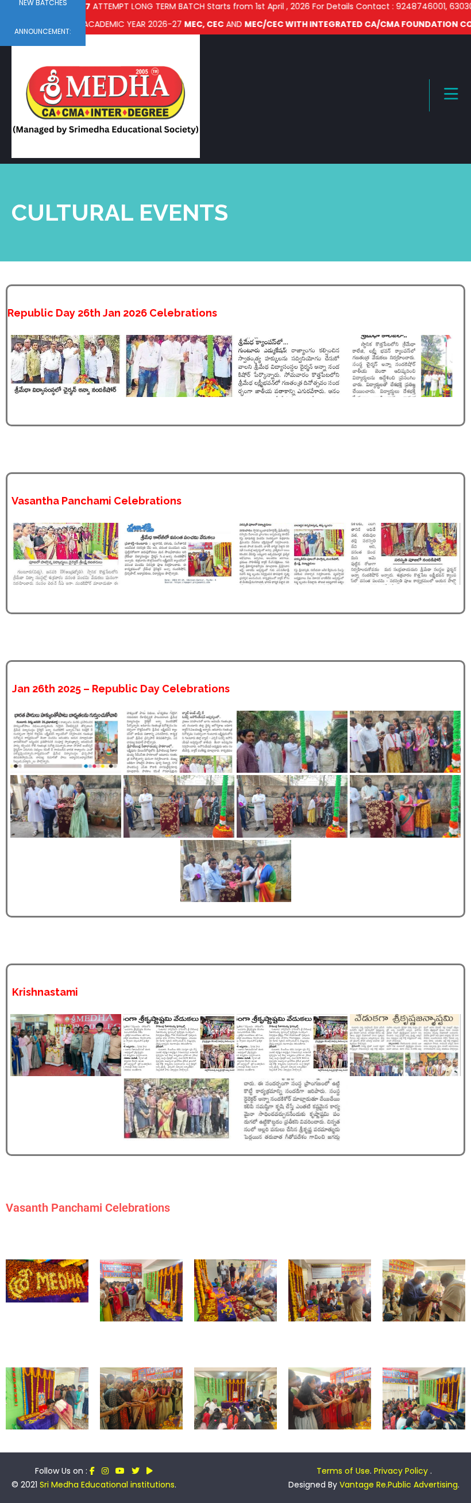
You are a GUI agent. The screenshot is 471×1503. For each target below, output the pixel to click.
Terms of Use (343, 1471)
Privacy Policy (402, 1471)
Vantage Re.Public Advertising (398, 1484)
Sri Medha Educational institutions (107, 1484)
